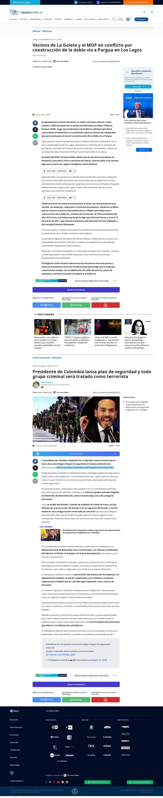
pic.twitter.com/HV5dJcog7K (60, 654)
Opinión (79, 19)
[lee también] (51, 535)
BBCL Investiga (90, 19)
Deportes (58, 19)
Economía (48, 19)
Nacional (23, 19)
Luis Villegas (41, 55)
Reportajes (15, 765)
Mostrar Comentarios (76, 290)
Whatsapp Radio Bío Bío (141, 782)
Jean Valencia (46, 382)
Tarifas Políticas (16, 781)
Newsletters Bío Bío (86, 2)
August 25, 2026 (99, 660)
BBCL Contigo (103, 19)
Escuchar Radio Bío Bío (139, 2)
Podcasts (13, 19)
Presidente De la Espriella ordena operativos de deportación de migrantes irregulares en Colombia (91, 531)
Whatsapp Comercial (99, 782)
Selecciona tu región (22, 2)
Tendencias (68, 19)
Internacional (35, 19)
